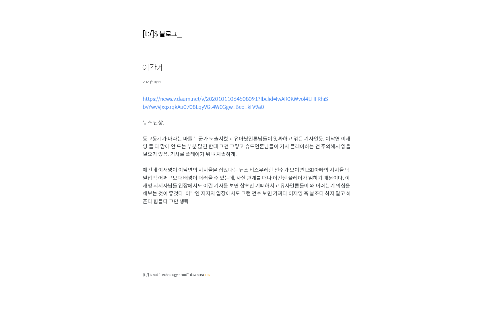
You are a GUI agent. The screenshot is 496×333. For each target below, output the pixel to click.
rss (207, 274)
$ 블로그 (165, 34)
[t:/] (148, 33)
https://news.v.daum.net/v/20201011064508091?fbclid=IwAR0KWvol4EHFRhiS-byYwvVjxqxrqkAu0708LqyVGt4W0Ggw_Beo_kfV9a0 (236, 102)
